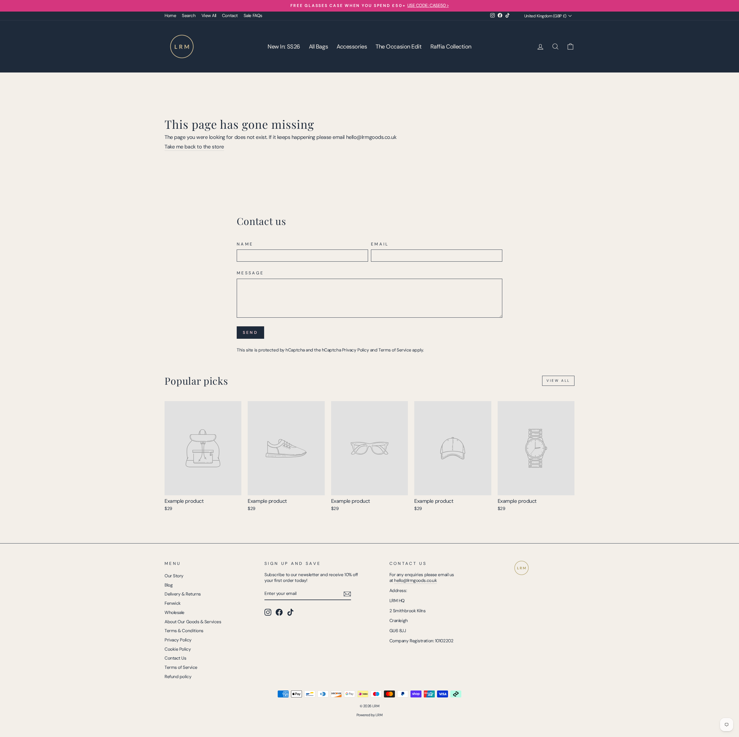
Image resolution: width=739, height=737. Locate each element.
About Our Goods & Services (193, 622)
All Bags (318, 46)
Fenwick (173, 603)
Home (170, 15)
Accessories (352, 46)
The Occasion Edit (398, 46)
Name (245, 244)
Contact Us (175, 658)
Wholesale (174, 612)
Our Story (174, 576)
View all (558, 380)
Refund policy (178, 677)
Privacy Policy (355, 350)
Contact (230, 15)
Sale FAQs (253, 15)
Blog (169, 585)
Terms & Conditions (184, 631)
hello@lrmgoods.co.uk (415, 580)
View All (208, 15)
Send (250, 332)
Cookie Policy (178, 649)
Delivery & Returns (183, 594)
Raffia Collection (450, 46)
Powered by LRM (370, 715)
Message (250, 273)
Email (380, 244)
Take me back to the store (194, 147)
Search (188, 15)
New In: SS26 (284, 46)
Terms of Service (394, 350)
